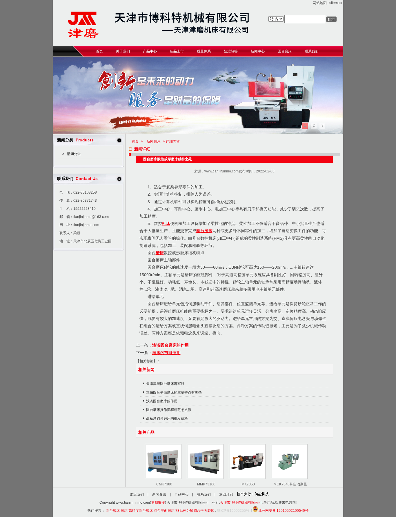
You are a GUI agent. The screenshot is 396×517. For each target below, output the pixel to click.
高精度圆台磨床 (140, 511)
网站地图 (320, 3)
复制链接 (158, 502)
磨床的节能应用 (166, 352)
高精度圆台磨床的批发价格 (167, 418)
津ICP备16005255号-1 (235, 511)
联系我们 (204, 494)
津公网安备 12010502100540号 (283, 511)
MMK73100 (206, 484)
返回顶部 (226, 494)
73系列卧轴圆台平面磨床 (194, 511)
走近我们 (137, 494)
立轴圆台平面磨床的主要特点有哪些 (174, 392)
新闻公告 (74, 154)
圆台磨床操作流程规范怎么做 (168, 410)
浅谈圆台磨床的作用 (170, 345)
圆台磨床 (204, 230)
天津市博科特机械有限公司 (241, 502)
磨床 (160, 252)
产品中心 (181, 494)
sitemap (335, 3)
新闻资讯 (159, 494)
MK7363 (248, 484)
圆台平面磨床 (164, 511)
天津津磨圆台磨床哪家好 (165, 384)
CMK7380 (164, 484)
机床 (166, 223)
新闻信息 (154, 141)
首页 (135, 141)
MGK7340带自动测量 (290, 484)
